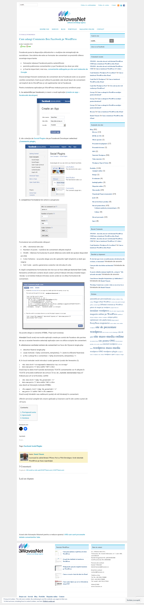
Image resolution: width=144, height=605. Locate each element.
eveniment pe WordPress (115, 304)
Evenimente (96, 178)
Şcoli (93, 198)
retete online (113, 323)
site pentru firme (94, 341)
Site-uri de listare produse (100, 202)
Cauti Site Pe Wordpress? (98, 79)
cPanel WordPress (105, 302)
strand (101, 344)
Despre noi (44, 29)
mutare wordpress (103, 317)
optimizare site (96, 320)
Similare (24, 418)
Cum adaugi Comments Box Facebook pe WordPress (48, 39)
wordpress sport (109, 354)
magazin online (120, 311)
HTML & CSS (96, 136)
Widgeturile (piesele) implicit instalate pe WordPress (75, 568)
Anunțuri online (97, 171)
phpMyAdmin (106, 320)
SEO (93, 151)
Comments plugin (27, 141)
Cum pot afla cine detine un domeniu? (102, 265)
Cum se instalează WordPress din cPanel (110, 112)
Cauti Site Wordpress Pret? (98, 86)
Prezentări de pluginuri (99, 143)
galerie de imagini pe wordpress (100, 307)
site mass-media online (109, 336)
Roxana (92, 112)
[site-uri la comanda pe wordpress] (72, 17)
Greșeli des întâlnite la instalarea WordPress (73, 560)
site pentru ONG (106, 340)
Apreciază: (25, 415)
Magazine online (87, 29)
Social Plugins (40, 138)
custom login (97, 304)
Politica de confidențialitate (88, 5)
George (92, 92)
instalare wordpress (99, 310)
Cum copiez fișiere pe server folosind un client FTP (75, 583)
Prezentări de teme (98, 147)
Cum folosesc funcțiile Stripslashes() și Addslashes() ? (106, 278)
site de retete (105, 332)
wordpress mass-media (106, 348)
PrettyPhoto (95, 323)
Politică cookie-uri (49, 601)
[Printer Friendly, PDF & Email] (25, 46)
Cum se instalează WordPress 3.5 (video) (108, 69)
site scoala (96, 344)
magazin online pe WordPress (103, 313)
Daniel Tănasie (39, 454)
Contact (114, 5)
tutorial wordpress (110, 344)
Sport (94, 221)
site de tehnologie (113, 332)
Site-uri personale (98, 217)
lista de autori (113, 311)
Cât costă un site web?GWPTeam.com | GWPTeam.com (45, 470)
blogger (96, 302)
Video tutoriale (97, 159)
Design (94, 174)
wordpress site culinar (98, 354)
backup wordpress (116, 299)
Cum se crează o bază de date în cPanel (75, 574)
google (112, 307)
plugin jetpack (115, 320)
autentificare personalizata (100, 298)
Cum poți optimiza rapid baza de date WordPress (75, 553)
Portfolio (72, 29)
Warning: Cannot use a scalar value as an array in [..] (107, 285)
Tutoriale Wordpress (27, 34)
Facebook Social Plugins (33, 446)
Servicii (55, 29)
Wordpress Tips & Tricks (100, 163)
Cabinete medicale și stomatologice (105, 208)
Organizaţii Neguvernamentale (102, 194)
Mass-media (96, 190)
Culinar (96, 212)
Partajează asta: (28, 412)
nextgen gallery (113, 317)
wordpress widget (119, 354)
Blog (63, 29)
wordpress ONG (96, 351)
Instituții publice (97, 182)
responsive (105, 322)
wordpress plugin (110, 351)
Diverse (94, 132)
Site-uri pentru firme (98, 205)
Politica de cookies (103, 5)
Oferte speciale (97, 140)
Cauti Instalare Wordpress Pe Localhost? (103, 73)
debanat (103, 304)
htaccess (116, 307)
